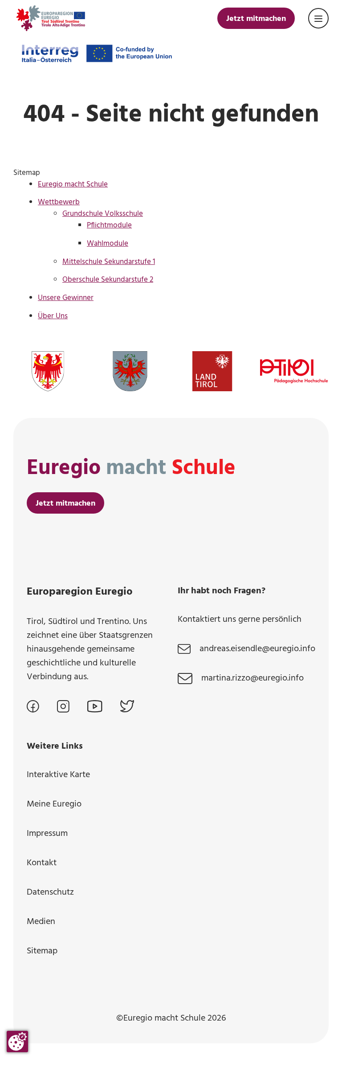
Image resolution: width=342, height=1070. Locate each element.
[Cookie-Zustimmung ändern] (17, 1041)
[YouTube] (94, 706)
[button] (318, 18)
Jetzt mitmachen (256, 18)
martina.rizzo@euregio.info (252, 678)
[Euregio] (50, 18)
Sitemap (42, 951)
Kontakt (42, 863)
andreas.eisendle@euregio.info (257, 649)
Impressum (47, 834)
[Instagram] (63, 706)
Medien (41, 922)
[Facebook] (33, 706)
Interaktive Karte (58, 775)
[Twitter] (127, 706)
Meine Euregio (54, 804)
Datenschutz (50, 892)
